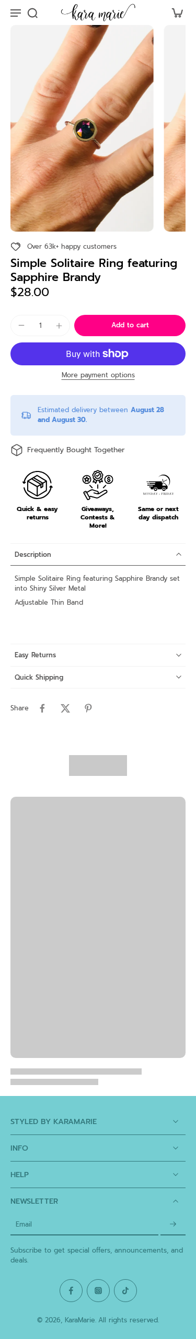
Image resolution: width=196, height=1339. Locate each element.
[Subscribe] (173, 1224)
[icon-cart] (174, 12)
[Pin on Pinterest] (88, 708)
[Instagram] (98, 1290)
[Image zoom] (82, 128)
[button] (130, 325)
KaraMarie (80, 1320)
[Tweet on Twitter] (65, 708)
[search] (32, 12)
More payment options (98, 376)
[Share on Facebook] (42, 708)
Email (24, 1224)
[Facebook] (71, 1290)
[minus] (21, 325)
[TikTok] (125, 1290)
